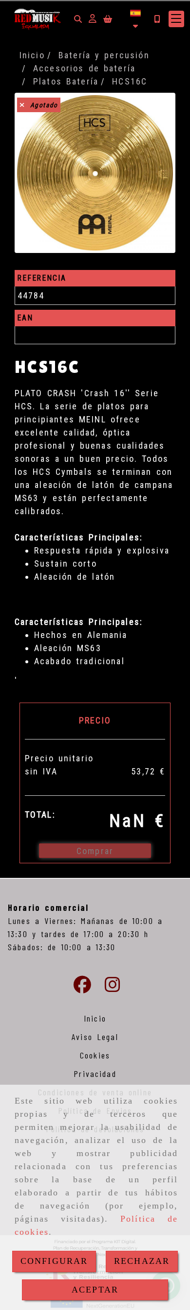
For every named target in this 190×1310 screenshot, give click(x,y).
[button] (92, 19)
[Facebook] (82, 987)
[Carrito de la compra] (107, 19)
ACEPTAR (95, 1289)
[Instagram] (112, 987)
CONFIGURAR (54, 1261)
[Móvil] (157, 19)
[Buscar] (78, 19)
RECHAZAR (142, 1261)
